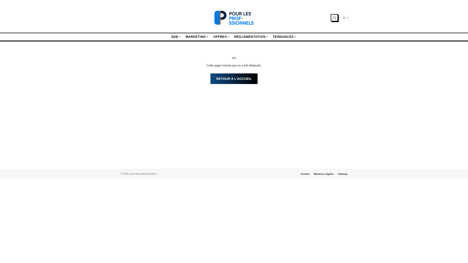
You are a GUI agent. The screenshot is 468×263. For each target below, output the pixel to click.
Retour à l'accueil (234, 79)
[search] (334, 17)
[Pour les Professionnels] (234, 18)
